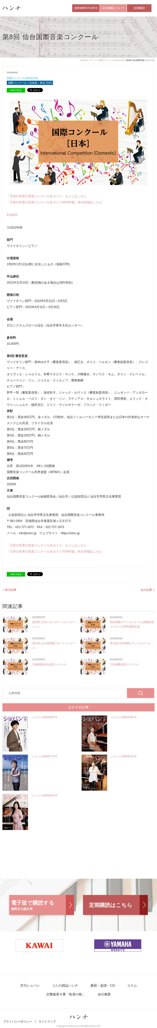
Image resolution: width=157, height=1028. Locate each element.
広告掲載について (113, 8)
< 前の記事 (9, 589)
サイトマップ (47, 1021)
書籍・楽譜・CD (102, 985)
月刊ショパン (30, 985)
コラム (132, 985)
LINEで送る (16, 90)
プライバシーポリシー (17, 1021)
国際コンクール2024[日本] (111, 60)
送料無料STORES (85, 8)
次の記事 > (148, 589)
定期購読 (139, 8)
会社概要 (104, 994)
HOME (83, 60)
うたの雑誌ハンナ (65, 985)
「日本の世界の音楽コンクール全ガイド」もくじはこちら (46, 196)
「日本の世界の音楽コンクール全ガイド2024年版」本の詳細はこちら (54, 202)
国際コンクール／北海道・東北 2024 (30, 82)
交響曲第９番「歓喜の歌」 (65, 994)
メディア (93, 60)
